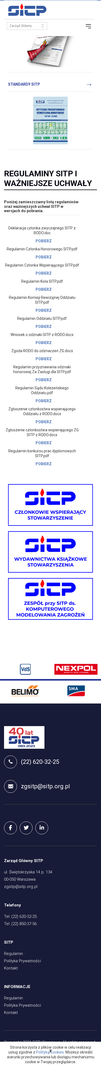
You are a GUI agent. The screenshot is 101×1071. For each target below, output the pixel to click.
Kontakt (11, 968)
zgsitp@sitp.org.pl (45, 786)
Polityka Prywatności (22, 960)
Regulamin (13, 953)
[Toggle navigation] (88, 26)
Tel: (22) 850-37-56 (20, 923)
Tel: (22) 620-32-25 (20, 916)
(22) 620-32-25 (40, 761)
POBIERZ (44, 241)
